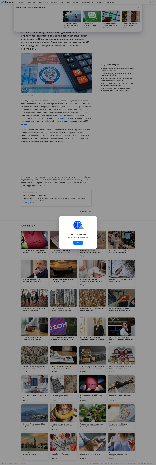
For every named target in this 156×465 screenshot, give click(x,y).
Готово (78, 243)
